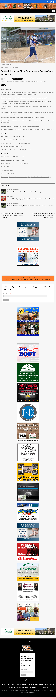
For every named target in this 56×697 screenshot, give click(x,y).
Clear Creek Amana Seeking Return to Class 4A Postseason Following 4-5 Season (30, 206)
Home (3, 684)
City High (23, 684)
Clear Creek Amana (6, 67)
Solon (52, 684)
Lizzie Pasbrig (21, 81)
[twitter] (51, 1)
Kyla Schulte (15, 81)
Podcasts (45, 687)
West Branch (12, 687)
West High (30, 684)
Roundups (15, 67)
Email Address (7, 293)
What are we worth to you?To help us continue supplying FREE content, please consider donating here (28, 278)
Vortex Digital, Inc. (44, 690)
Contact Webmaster (30, 692)
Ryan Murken (7, 78)
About (19, 687)
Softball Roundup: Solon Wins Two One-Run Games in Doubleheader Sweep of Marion (43, 215)
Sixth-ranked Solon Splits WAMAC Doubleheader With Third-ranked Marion (12, 215)
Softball (36, 81)
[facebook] (54, 1)
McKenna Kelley (29, 81)
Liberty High (39, 684)
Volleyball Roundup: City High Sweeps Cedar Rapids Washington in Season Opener (30, 199)
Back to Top (28, 641)
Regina (46, 684)
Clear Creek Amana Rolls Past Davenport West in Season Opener (25, 192)
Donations (25, 687)
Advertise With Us (35, 687)
